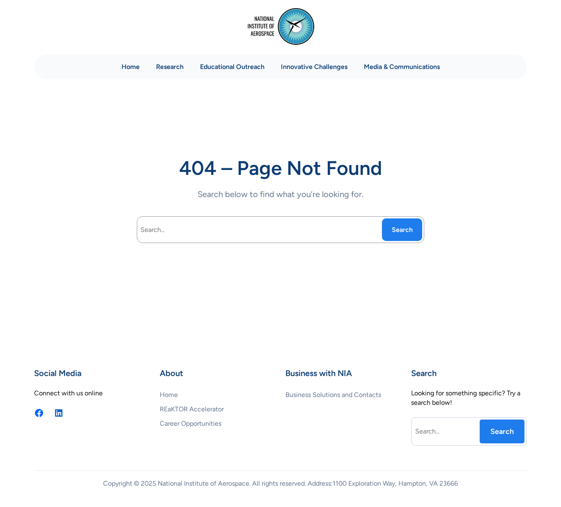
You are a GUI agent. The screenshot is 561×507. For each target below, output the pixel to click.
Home (131, 67)
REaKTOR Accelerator (192, 409)
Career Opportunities (190, 423)
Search (402, 230)
